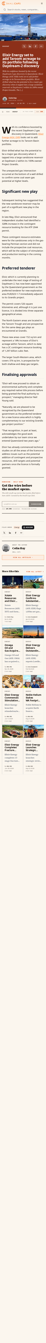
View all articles (22, 557)
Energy (16, 527)
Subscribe (36, 504)
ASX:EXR (29, 527)
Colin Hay (13, 98)
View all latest (34, 571)
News (8, 112)
